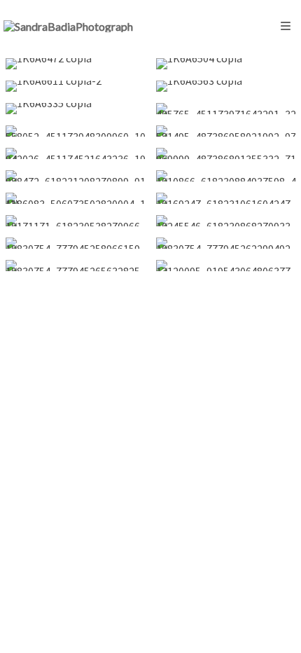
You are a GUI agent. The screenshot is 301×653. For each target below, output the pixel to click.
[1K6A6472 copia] (75, 63)
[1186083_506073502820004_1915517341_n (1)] (75, 198)
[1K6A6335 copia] (75, 108)
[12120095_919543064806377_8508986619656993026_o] (225, 265)
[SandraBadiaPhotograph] (68, 26)
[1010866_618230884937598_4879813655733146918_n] (225, 175)
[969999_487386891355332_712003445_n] (225, 153)
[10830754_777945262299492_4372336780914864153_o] (225, 243)
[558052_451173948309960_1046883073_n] (75, 131)
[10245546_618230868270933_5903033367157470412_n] (225, 220)
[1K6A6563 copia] (225, 86)
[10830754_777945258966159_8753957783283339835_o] (75, 243)
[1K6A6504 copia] (225, 63)
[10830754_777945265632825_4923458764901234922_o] (75, 265)
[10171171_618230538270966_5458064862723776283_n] (75, 220)
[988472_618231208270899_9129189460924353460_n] (75, 175)
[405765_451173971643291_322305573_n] (225, 108)
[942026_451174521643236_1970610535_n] (75, 153)
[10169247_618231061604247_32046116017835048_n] (225, 198)
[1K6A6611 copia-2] (75, 86)
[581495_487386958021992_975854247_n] (225, 131)
